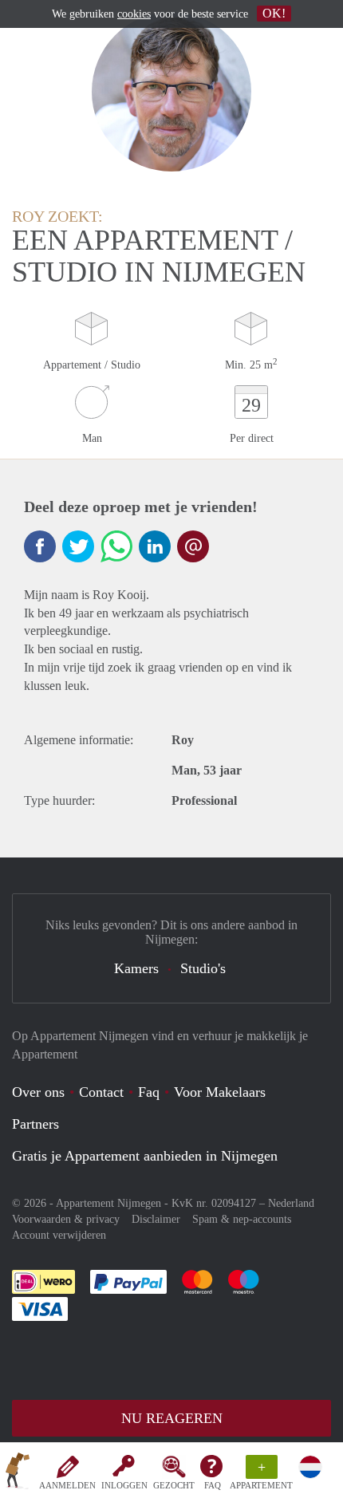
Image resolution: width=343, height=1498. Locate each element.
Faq (149, 1092)
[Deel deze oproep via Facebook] (40, 546)
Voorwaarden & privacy (66, 1219)
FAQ (212, 1485)
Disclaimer (156, 1219)
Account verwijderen (59, 1235)
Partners (35, 1124)
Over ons (38, 1092)
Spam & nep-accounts (241, 1219)
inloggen (124, 1485)
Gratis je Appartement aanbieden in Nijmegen (145, 1156)
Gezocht (174, 1485)
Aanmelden (67, 1485)
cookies (134, 14)
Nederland (291, 1203)
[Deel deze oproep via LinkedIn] (155, 546)
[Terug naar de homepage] (18, 1473)
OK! (274, 13)
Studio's (203, 968)
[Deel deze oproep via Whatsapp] (116, 546)
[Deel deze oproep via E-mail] (193, 546)
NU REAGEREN (172, 1418)
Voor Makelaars (220, 1092)
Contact (101, 1092)
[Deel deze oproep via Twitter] (78, 546)
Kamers (136, 968)
